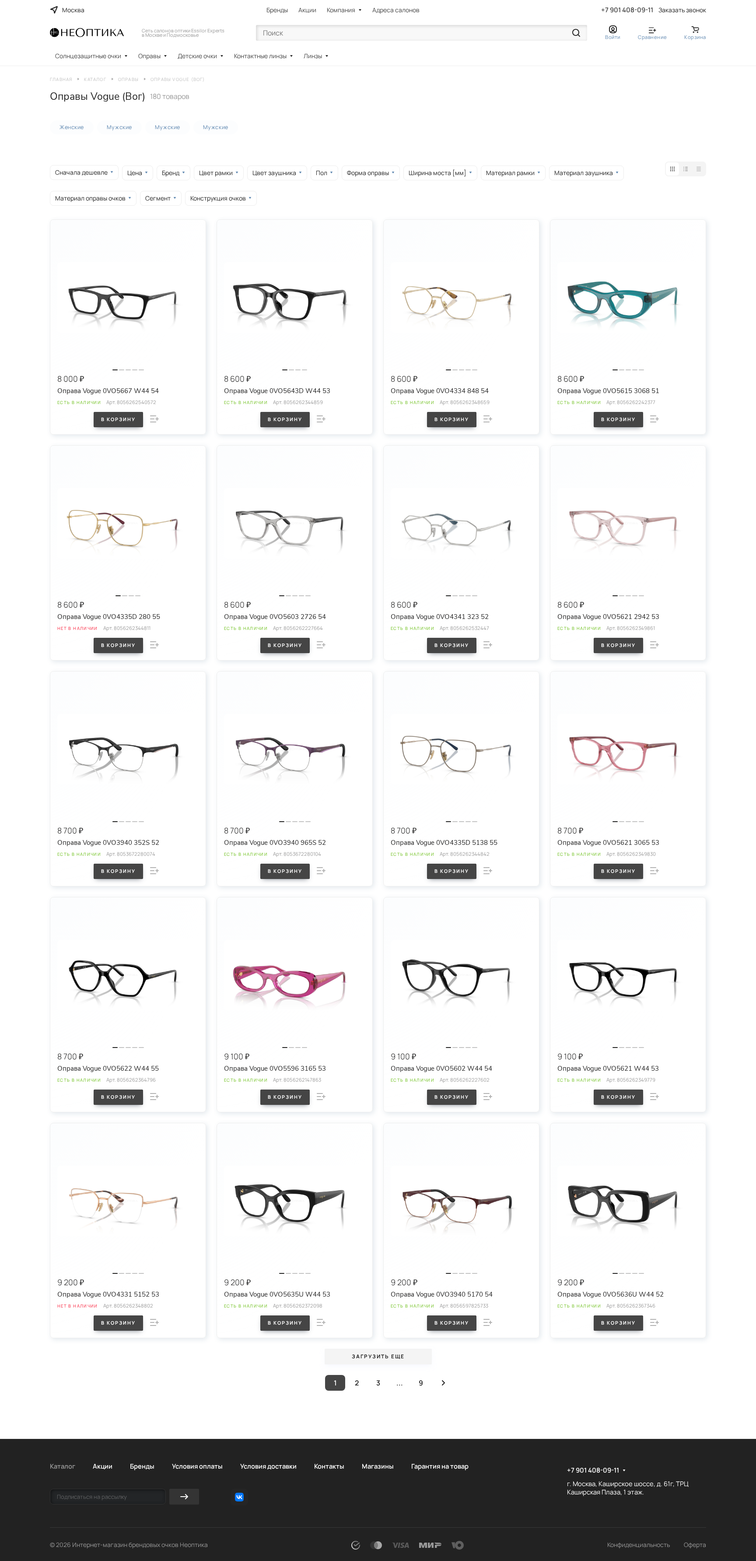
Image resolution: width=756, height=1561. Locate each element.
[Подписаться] (184, 1497)
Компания (341, 10)
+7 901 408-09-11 (627, 10)
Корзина (695, 37)
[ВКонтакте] (239, 1497)
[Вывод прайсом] (698, 169)
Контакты (329, 1466)
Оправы (149, 56)
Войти (612, 37)
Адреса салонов (396, 10)
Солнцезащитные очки (88, 56)
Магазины (378, 1466)
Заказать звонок (682, 10)
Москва (73, 10)
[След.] (443, 1383)
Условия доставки (268, 1466)
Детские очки (197, 56)
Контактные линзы (260, 56)
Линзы (313, 56)
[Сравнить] (154, 419)
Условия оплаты (197, 1466)
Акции (307, 10)
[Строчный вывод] (685, 169)
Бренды (277, 10)
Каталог (62, 1466)
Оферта (695, 1544)
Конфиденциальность (638, 1544)
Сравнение (652, 37)
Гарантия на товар (440, 1466)
